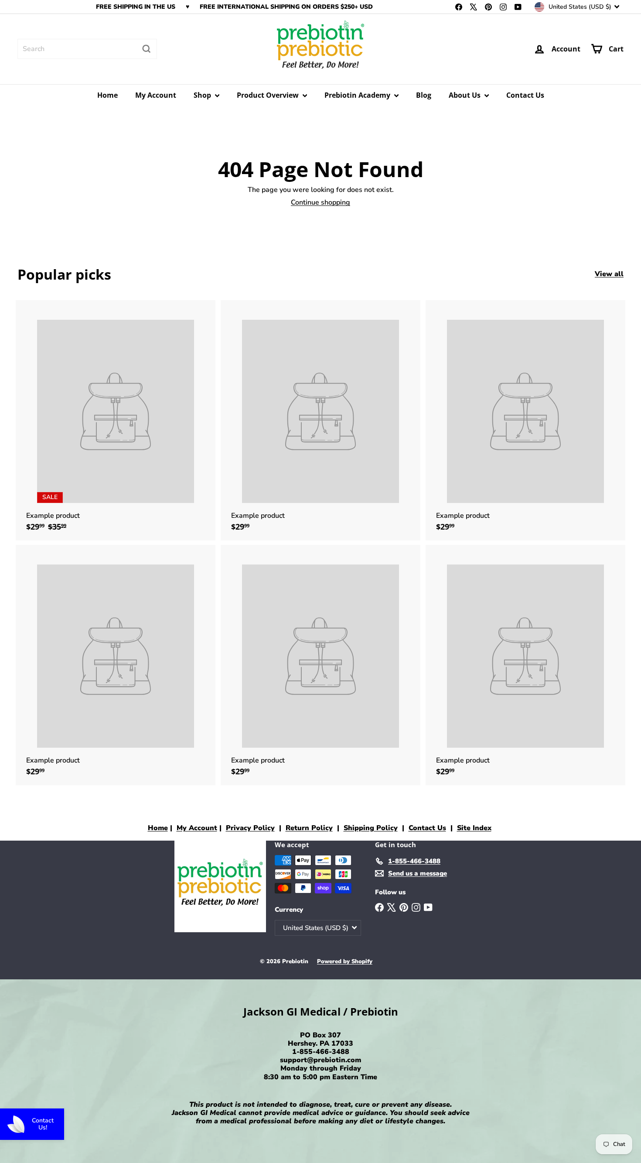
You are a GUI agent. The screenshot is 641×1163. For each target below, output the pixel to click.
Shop (203, 95)
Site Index (474, 828)
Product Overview (268, 95)
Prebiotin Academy (358, 95)
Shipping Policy (371, 828)
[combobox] (87, 49)
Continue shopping (320, 202)
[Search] (146, 49)
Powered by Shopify (344, 961)
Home (107, 95)
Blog (423, 95)
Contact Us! (43, 1124)
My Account (155, 95)
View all (609, 274)
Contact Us (525, 95)
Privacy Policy (250, 828)
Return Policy (309, 828)
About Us (465, 95)
